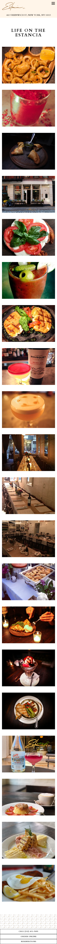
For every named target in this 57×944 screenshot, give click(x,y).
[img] (28, 65)
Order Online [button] (28, 936)
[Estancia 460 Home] (13, 6)
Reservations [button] (28, 941)
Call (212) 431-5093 (28, 931)
